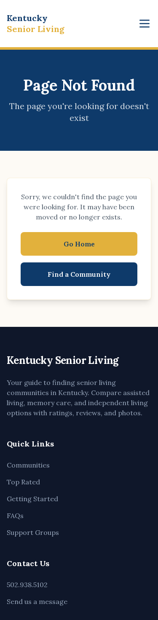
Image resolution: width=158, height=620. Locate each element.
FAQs (15, 515)
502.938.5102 (27, 584)
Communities (28, 465)
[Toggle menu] (144, 23)
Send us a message (37, 601)
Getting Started (32, 498)
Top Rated (23, 482)
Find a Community (79, 274)
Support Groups (33, 532)
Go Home (79, 244)
